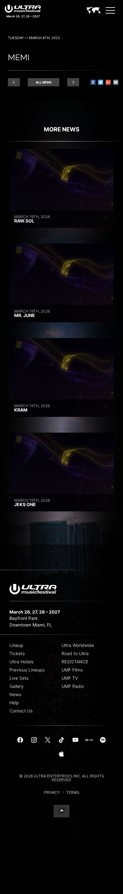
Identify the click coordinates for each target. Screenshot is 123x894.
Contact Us (20, 710)
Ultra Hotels (21, 661)
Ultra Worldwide (78, 645)
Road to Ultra (75, 653)
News (15, 694)
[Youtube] (75, 740)
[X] (48, 740)
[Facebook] (20, 740)
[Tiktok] (61, 740)
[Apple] (61, 754)
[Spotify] (103, 740)
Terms (72, 792)
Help (14, 702)
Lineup (16, 645)
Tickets (17, 653)
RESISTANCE (75, 661)
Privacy (52, 792)
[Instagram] (34, 740)
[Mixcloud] (89, 740)
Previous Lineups (26, 669)
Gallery (16, 686)
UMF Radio (73, 686)
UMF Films (72, 669)
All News (44, 82)
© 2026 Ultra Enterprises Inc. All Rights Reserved (61, 778)
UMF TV (70, 678)
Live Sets (18, 678)
